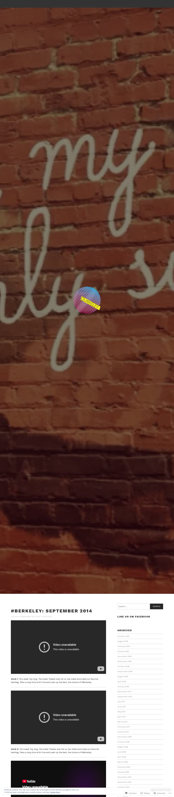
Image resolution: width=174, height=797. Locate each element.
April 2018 (121, 681)
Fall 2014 (47, 616)
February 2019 (123, 646)
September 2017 (124, 696)
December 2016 (124, 737)
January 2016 (123, 772)
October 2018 (123, 666)
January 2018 (123, 686)
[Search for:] (140, 606)
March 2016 (122, 762)
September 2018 (124, 671)
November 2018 (124, 661)
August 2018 (122, 676)
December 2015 (124, 777)
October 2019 (123, 636)
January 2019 (123, 651)
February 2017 (123, 727)
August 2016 (122, 747)
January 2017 (123, 732)
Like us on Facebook (133, 616)
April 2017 (121, 717)
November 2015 (124, 782)
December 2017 (124, 691)
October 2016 (123, 742)
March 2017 (122, 722)
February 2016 (123, 767)
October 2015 (123, 787)
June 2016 (121, 752)
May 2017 (121, 712)
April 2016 (121, 757)
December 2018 (124, 656)
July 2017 (121, 702)
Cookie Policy (55, 792)
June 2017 (121, 707)
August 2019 (122, 641)
